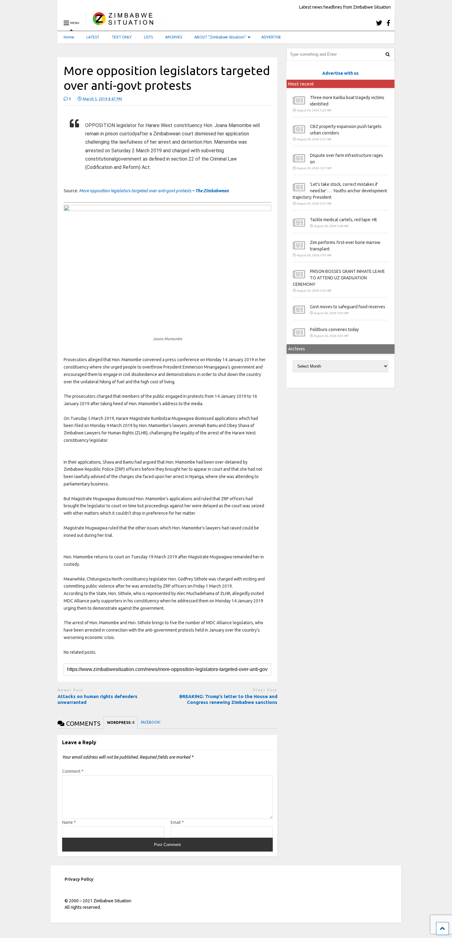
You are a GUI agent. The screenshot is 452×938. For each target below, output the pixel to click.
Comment (73, 771)
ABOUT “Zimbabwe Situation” (220, 37)
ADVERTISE (271, 37)
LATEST (92, 37)
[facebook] (388, 22)
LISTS (148, 37)
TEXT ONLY (122, 37)
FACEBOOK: (151, 722)
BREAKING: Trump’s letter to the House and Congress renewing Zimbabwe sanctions (228, 699)
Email (177, 822)
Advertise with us (340, 73)
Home (69, 37)
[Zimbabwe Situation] (124, 22)
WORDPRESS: (120, 722)
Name (69, 822)
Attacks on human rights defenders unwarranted (97, 699)
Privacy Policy (79, 879)
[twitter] (379, 22)
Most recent (301, 83)
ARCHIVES (173, 37)
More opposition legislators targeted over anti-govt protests (154, 190)
